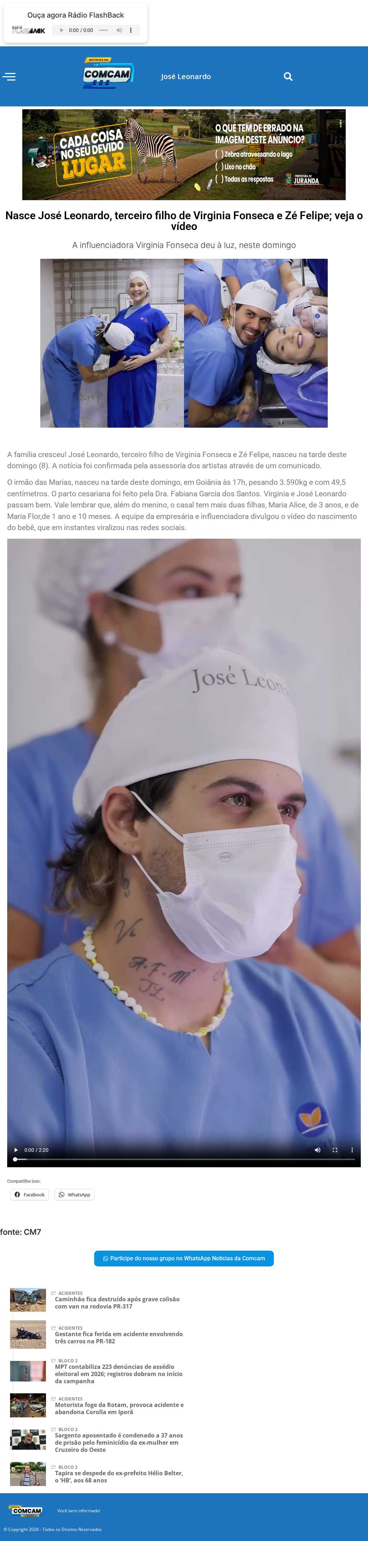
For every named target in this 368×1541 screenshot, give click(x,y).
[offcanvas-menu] (9, 76)
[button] (288, 76)
